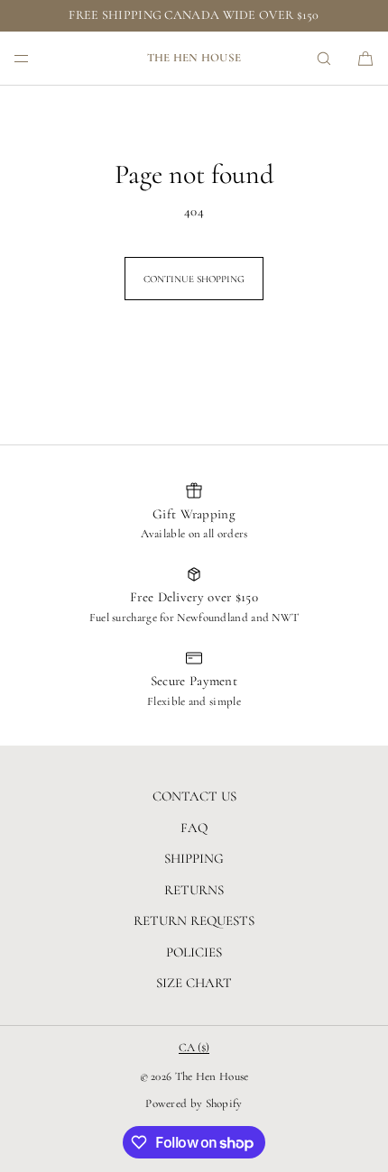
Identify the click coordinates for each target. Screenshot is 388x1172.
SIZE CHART (194, 983)
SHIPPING (194, 858)
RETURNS (194, 890)
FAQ (194, 827)
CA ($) (194, 1047)
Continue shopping (194, 279)
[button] (324, 58)
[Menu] (36, 58)
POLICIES (194, 952)
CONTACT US (194, 796)
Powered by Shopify (193, 1103)
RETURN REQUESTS (194, 920)
